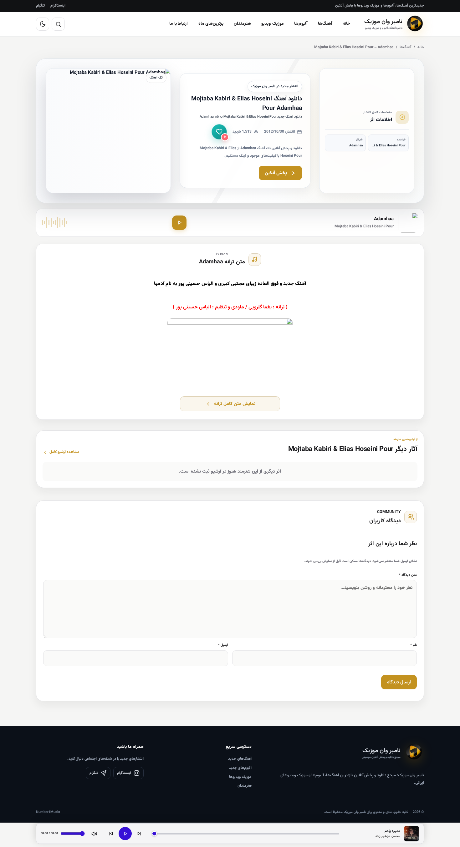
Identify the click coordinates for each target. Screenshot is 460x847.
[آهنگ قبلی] (111, 833)
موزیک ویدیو (272, 23)
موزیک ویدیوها (240, 777)
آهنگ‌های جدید (240, 759)
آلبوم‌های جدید (240, 768)
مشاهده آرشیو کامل (64, 452)
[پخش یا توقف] (125, 833)
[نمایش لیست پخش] (411, 833)
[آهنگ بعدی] (139, 833)
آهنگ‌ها (325, 23)
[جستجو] (58, 24)
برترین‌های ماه (211, 23)
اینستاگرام (57, 5)
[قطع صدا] (94, 833)
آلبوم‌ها (301, 23)
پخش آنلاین (276, 173)
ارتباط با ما (178, 23)
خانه (346, 23)
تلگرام (40, 5)
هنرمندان (242, 23)
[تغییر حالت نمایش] (42, 24)
